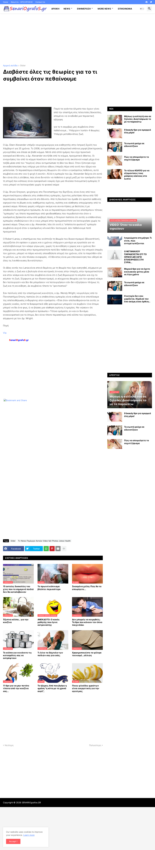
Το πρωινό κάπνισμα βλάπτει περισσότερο (49, 587)
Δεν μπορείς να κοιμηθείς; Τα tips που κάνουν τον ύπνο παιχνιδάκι (87, 622)
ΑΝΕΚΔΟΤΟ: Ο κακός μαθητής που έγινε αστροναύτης (48, 622)
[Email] (58, 548)
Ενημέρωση (84, 8)
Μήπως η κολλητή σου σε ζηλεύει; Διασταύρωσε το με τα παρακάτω (137, 119)
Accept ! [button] (13, 841)
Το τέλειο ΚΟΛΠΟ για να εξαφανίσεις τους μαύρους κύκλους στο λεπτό (136, 174)
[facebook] (146, 2)
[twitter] (151, 2)
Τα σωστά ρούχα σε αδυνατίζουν (134, 144)
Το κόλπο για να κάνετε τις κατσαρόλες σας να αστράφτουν (17, 655)
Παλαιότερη (95, 745)
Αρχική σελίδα (10, 65)
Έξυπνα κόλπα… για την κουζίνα (15, 620)
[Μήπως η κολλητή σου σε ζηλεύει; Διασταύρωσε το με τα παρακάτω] (114, 120)
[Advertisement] (77, 39)
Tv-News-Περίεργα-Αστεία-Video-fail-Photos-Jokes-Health (44, 541)
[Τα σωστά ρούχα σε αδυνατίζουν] (114, 147)
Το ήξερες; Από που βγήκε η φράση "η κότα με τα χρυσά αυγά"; (52, 688)
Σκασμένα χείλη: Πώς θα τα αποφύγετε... (86, 587)
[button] (142, 8)
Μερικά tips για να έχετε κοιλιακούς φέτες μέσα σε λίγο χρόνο (137, 272)
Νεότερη (9, 745)
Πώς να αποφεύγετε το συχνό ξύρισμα (136, 158)
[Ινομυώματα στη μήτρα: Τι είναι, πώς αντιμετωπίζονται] (114, 241)
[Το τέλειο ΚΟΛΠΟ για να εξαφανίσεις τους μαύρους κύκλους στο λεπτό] (114, 174)
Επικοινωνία (125, 8)
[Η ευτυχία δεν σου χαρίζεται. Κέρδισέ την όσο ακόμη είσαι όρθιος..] (114, 299)
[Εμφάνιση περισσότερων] (63, 548)
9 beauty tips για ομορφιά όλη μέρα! (137, 131)
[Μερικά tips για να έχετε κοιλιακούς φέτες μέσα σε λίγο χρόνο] (114, 272)
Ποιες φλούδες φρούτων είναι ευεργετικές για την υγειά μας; (85, 688)
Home (5, 2)
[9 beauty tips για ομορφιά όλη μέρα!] (114, 133)
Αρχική (55, 8)
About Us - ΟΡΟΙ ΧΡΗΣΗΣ (22, 2)
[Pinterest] (52, 548)
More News (104, 8)
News (67, 8)
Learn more (29, 835)
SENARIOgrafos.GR (31, 802)
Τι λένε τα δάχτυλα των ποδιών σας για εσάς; (50, 654)
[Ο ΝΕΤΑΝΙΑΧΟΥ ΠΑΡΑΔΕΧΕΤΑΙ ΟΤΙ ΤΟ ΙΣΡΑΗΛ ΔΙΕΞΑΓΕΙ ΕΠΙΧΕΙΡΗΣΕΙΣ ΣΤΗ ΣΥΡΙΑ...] (114, 255)
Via (4, 332)
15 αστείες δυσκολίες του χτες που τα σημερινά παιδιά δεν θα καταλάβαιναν (18, 589)
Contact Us (40, 2)
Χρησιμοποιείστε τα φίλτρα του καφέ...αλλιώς (86, 654)
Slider (23, 65)
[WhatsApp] (46, 548)
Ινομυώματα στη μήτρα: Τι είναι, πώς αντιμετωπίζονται (138, 240)
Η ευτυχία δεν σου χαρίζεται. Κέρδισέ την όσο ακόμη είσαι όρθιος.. (137, 299)
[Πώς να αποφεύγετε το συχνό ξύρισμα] (114, 160)
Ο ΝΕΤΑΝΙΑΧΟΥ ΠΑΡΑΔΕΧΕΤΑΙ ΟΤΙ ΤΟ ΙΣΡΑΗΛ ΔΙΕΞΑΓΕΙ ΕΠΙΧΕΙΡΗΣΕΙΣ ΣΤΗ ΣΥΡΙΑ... (135, 257)
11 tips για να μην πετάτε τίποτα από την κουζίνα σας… (16, 688)
